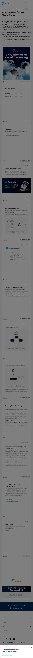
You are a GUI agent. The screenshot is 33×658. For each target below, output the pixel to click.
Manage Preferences (7, 655)
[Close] (31, 647)
